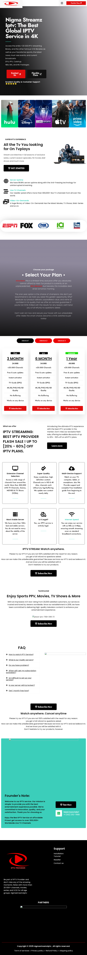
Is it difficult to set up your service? (18, 679)
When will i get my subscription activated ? (21, 671)
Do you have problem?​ (19, 665)
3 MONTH (15, 358)
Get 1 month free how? (19, 690)
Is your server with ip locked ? (22, 685)
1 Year (71, 358)
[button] (62, 3)
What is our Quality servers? (21, 660)
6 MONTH (43, 358)
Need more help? (71, 812)
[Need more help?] (59, 813)
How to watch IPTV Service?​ (21, 654)
